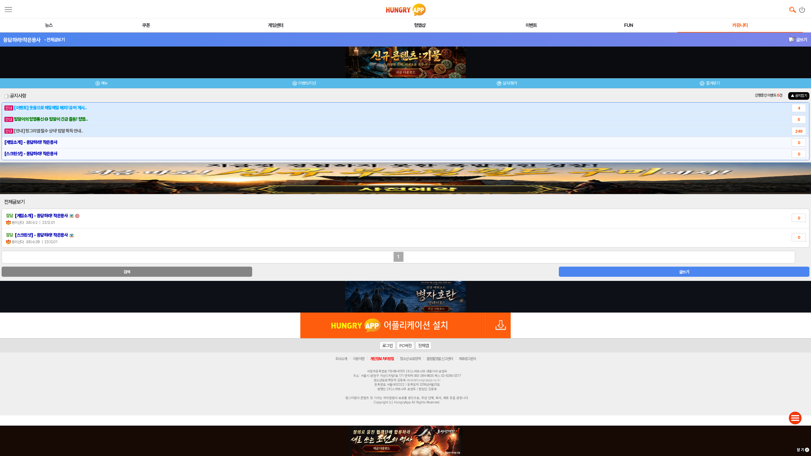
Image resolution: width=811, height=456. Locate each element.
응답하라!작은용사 (22, 40)
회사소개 (341, 359)
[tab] (101, 84)
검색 (127, 271)
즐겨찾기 (712, 83)
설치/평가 (509, 83)
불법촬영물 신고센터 (439, 359)
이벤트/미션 (307, 83)
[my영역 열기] (8, 8)
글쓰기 (801, 39)
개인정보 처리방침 (382, 359)
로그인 (387, 345)
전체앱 (423, 345)
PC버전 (405, 345)
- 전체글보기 (54, 39)
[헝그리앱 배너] (405, 297)
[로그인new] (802, 8)
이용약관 (358, 359)
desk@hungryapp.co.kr (424, 380)
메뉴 (104, 83)
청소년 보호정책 (410, 359)
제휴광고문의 (467, 359)
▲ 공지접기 (799, 95)
